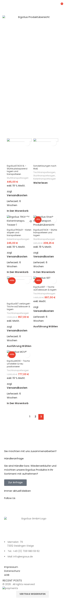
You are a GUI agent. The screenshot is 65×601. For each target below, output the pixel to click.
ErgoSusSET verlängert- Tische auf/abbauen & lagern (19, 306)
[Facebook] (8, 508)
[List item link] (32, 551)
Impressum (11, 567)
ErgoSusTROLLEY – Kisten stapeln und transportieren (19, 232)
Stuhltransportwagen (17, 178)
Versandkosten (17, 196)
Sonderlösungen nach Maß (44, 167)
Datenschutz (12, 571)
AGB (6, 575)
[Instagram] (17, 508)
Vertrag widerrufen (33, 594)
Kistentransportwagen (44, 179)
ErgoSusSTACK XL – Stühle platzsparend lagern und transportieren (17, 170)
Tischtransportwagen (44, 172)
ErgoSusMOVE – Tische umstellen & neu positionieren (18, 363)
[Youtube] (26, 508)
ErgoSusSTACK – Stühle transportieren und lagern (45, 232)
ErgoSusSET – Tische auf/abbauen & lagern (44, 288)
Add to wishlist (27, 143)
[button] (17, 211)
